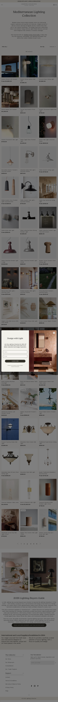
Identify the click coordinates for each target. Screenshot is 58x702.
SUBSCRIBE (15, 361)
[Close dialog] (54, 333)
